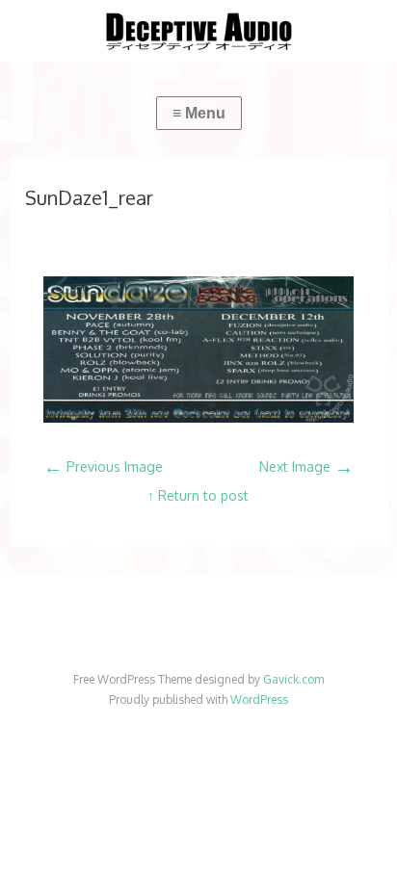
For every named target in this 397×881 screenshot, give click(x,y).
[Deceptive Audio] (198, 31)
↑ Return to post (198, 495)
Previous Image (103, 466)
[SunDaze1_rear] (198, 417)
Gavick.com (293, 679)
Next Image (306, 466)
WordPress (259, 699)
